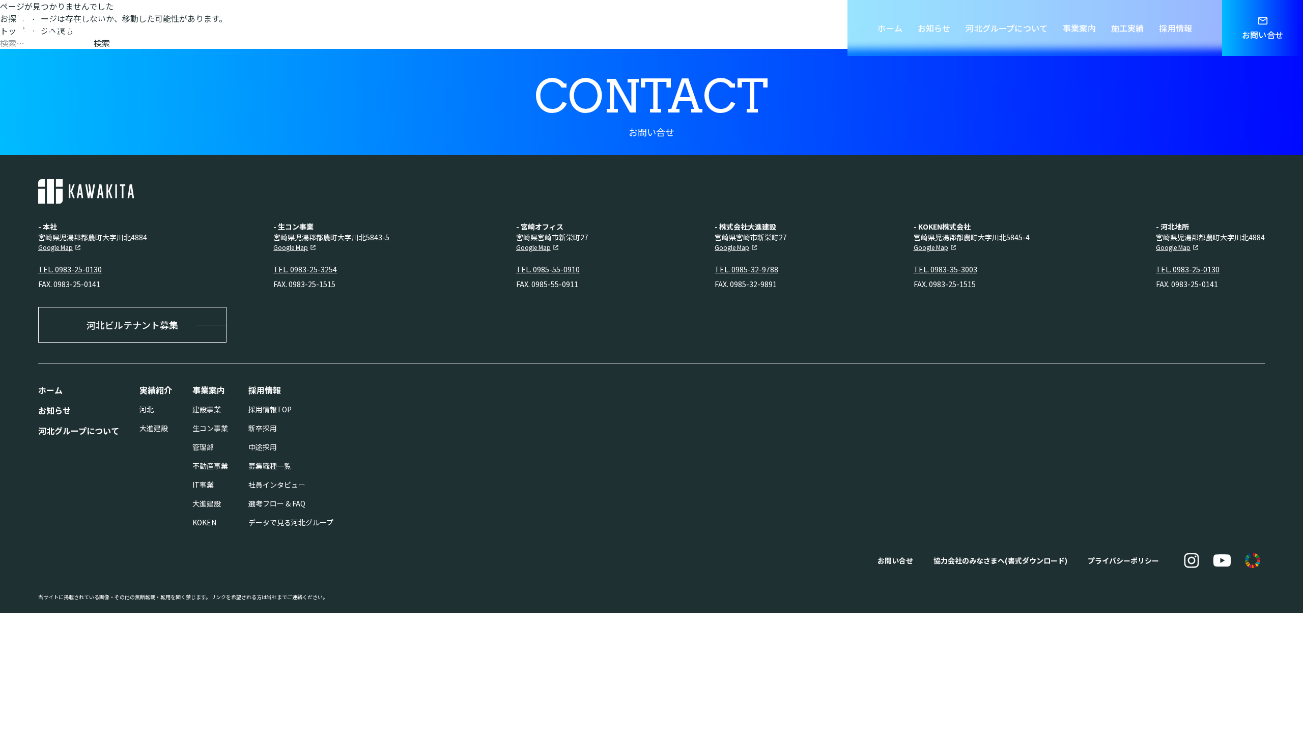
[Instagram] (1191, 560)
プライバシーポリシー (1123, 560)
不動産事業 (210, 466)
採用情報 (1175, 28)
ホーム (889, 28)
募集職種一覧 (269, 466)
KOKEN (204, 522)
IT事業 (203, 485)
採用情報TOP (270, 409)
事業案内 (1079, 28)
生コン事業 (210, 428)
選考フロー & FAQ (276, 503)
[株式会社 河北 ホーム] (64, 28)
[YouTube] (1222, 560)
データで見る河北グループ (290, 522)
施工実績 (1127, 28)
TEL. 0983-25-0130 (70, 269)
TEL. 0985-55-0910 (548, 269)
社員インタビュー (276, 485)
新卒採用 (262, 428)
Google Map (55, 247)
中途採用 (262, 447)
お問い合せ (895, 560)
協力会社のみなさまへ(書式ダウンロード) (1000, 560)
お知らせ (934, 28)
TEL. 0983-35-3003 (945, 269)
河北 (146, 409)
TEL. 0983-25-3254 (305, 269)
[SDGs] (1252, 560)
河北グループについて (1006, 28)
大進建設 (153, 428)
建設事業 (206, 409)
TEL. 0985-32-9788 (746, 269)
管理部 (203, 447)
